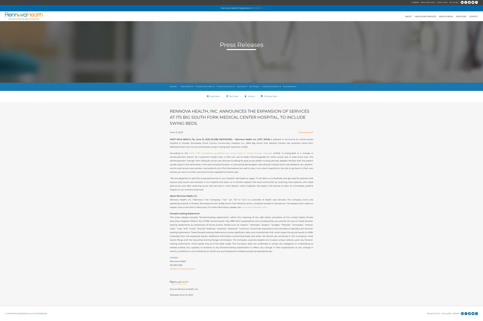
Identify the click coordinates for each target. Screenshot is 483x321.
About (408, 16)
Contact (473, 16)
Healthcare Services (425, 16)
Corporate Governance (270, 86)
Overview (173, 86)
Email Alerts (215, 96)
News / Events (186, 86)
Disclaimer (446, 313)
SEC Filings (253, 86)
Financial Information (225, 86)
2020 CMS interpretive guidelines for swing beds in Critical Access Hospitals (230, 153)
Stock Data (241, 86)
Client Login (442, 2)
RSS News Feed (270, 96)
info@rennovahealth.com (182, 269)
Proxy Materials (289, 86)
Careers (415, 2)
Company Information (204, 86)
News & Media (446, 16)
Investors (461, 16)
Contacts (251, 96)
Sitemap (456, 313)
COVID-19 (257, 8)
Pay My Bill (454, 2)
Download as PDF (306, 132)
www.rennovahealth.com (254, 207)
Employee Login (428, 2)
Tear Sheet (233, 96)
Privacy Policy (433, 313)
